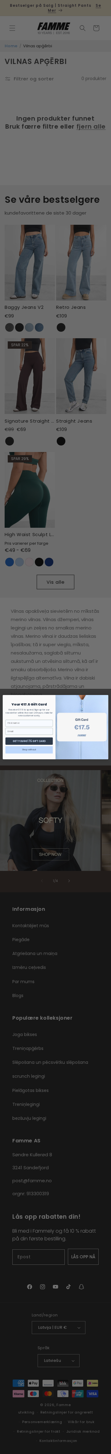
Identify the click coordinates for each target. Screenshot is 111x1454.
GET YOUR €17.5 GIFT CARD (29, 741)
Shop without (29, 749)
